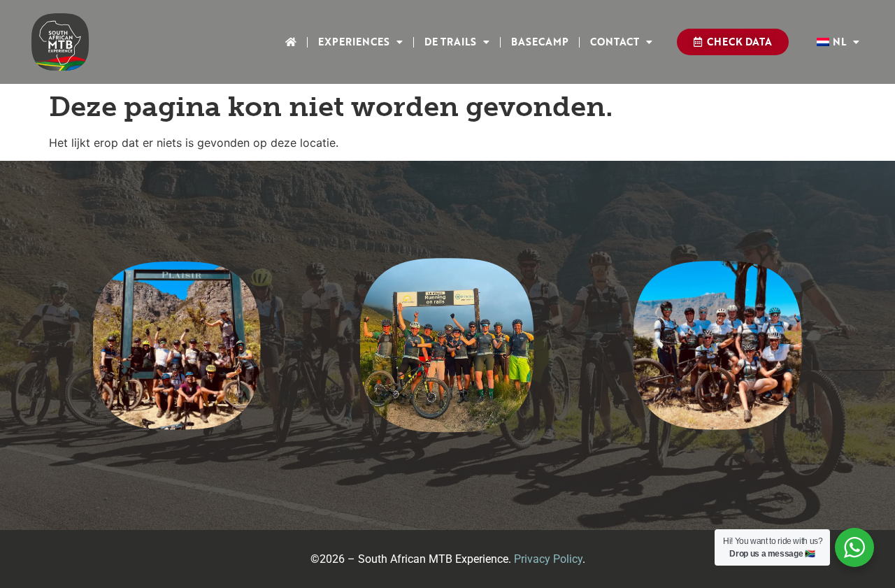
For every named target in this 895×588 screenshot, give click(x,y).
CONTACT (614, 41)
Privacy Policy (548, 559)
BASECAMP (539, 41)
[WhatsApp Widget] (854, 547)
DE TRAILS (450, 41)
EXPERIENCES (353, 41)
